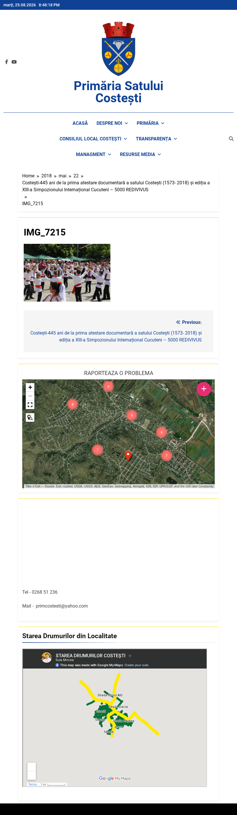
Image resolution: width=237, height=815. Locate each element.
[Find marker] (30, 417)
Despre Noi (109, 123)
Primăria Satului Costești (118, 92)
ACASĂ (80, 123)
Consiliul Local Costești (90, 139)
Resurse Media (137, 154)
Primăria (148, 123)
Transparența (153, 139)
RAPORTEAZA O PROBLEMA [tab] (118, 373)
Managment (90, 154)
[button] (128, 456)
